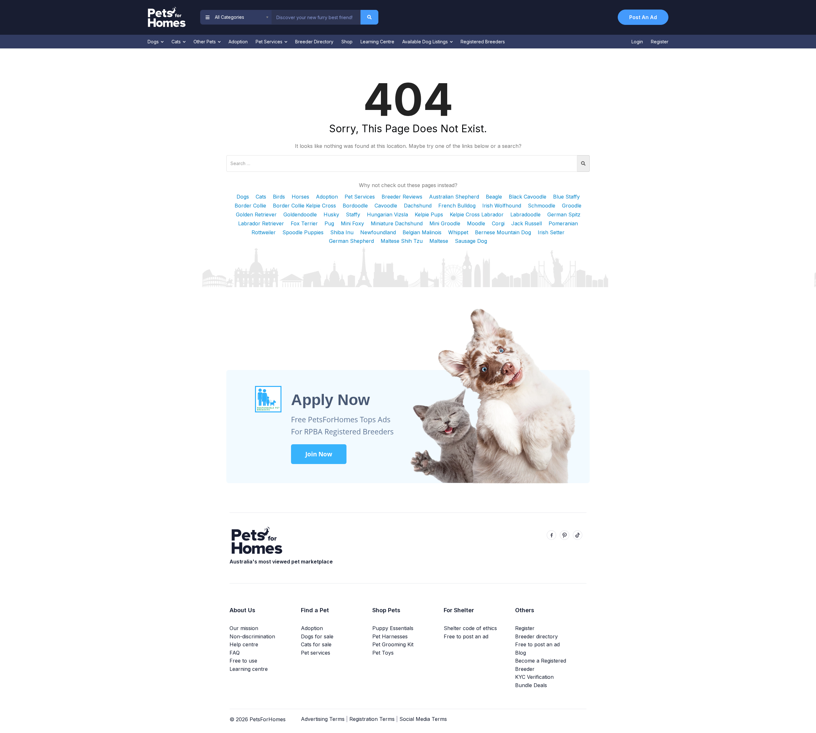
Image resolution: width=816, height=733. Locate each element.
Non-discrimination (252, 636)
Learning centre (248, 669)
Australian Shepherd (454, 196)
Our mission (243, 628)
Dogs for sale (317, 636)
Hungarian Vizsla (387, 214)
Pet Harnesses (390, 636)
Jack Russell (526, 223)
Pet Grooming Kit (392, 644)
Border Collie (250, 205)
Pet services (315, 653)
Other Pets (205, 41)
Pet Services (270, 41)
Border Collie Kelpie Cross (304, 205)
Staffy (353, 214)
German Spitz (563, 214)
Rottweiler (263, 232)
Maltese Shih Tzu (402, 241)
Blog (520, 653)
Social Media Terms (423, 719)
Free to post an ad (466, 636)
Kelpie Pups (429, 214)
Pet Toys (383, 653)
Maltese (438, 241)
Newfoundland (378, 232)
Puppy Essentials (392, 628)
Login (637, 41)
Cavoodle (386, 205)
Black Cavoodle (527, 196)
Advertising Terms (323, 719)
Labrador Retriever (261, 223)
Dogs (154, 41)
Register (659, 41)
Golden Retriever (256, 214)
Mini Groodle (444, 223)
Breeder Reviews (402, 196)
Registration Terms (372, 719)
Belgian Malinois (422, 232)
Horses (300, 196)
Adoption (238, 41)
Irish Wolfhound (501, 205)
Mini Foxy (352, 223)
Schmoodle (541, 205)
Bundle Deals (531, 685)
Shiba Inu (341, 232)
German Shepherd (351, 241)
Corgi (498, 223)
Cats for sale (316, 644)
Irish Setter (551, 232)
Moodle (476, 223)
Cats (176, 41)
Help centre (243, 644)
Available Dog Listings (425, 41)
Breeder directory (536, 636)
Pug (329, 223)
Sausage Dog (471, 241)
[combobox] (316, 17)
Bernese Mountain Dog (503, 232)
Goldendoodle (300, 214)
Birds (279, 196)
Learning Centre (377, 41)
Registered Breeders (483, 41)
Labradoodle (525, 214)
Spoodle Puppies (303, 232)
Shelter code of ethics (470, 628)
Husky (331, 214)
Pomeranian (563, 223)
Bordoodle (355, 205)
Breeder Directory (314, 41)
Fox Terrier (304, 223)
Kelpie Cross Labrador (477, 214)
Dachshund (418, 205)
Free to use (243, 660)
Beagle (494, 196)
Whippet (458, 232)
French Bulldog (457, 205)
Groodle (571, 205)
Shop (347, 41)
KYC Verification (534, 677)
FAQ (234, 653)
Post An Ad (643, 17)
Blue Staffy (566, 196)
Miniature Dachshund (397, 223)
